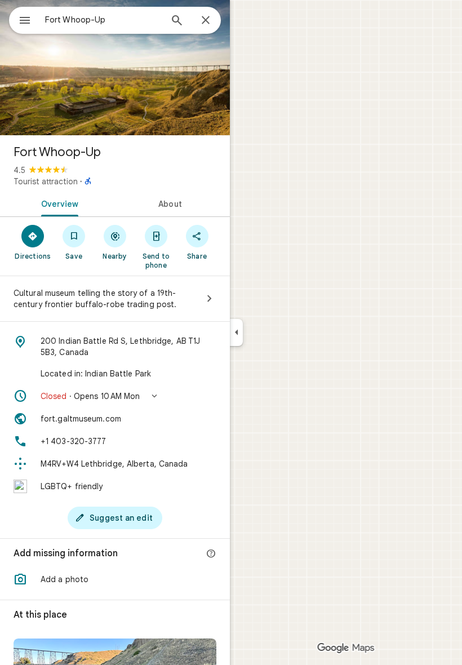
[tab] (57, 202)
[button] (115, 396)
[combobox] (103, 19)
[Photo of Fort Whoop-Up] (115, 67)
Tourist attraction (46, 181)
